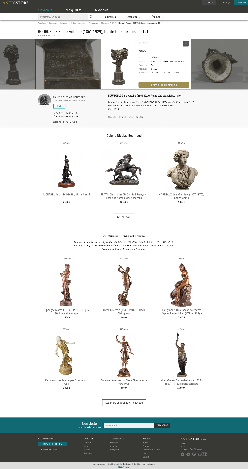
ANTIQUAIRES (73, 10)
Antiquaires (114, 442)
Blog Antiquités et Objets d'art (191, 449)
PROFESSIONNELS (117, 438)
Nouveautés (110, 17)
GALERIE (57, 122)
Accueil (183, 443)
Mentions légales (99, 464)
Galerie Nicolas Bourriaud (69, 97)
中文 (228, 2)
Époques (87, 449)
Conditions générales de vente (144, 464)
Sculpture (63, 23)
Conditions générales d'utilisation (119, 464)
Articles (146, 446)
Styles (86, 446)
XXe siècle (105, 23)
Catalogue (53, 23)
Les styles (146, 457)
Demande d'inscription (49, 449)
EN (224, 2)
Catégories (88, 442)
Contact (183, 446)
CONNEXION (241, 2)
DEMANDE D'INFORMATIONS (164, 85)
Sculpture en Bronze (78, 23)
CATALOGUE (45, 10)
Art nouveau (93, 23)
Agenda (145, 442)
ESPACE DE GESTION (52, 444)
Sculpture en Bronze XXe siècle (131, 117)
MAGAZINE (101, 10)
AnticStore (42, 23)
